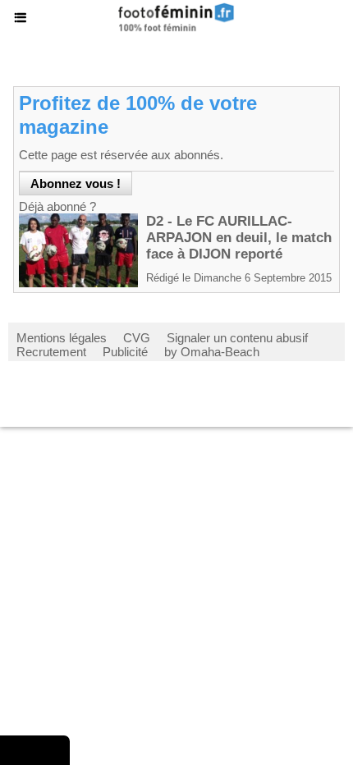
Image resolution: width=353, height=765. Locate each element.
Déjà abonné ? (57, 206)
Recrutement (51, 352)
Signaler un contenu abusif (237, 338)
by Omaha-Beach (211, 352)
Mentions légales (61, 338)
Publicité (125, 352)
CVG (136, 338)
